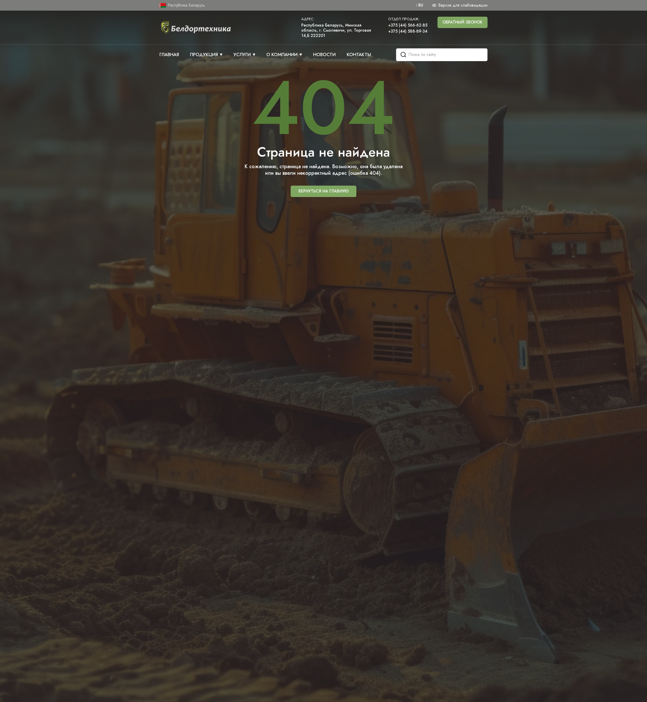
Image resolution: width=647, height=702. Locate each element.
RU (420, 5)
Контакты (359, 55)
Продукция (204, 55)
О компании (281, 55)
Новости (324, 55)
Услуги (242, 55)
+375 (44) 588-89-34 (407, 31)
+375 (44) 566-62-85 (407, 25)
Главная (169, 55)
